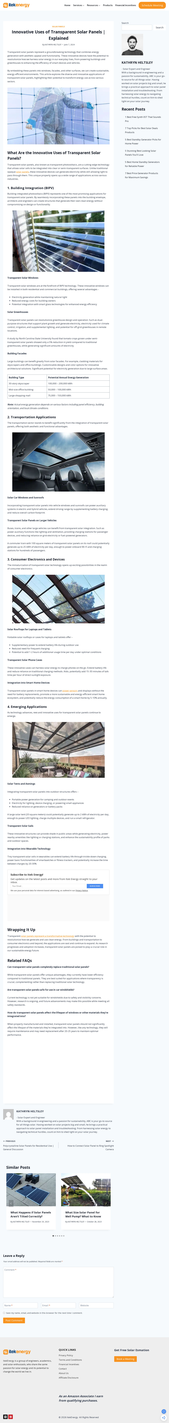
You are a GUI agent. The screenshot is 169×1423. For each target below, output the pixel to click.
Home (67, 5)
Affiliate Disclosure (68, 1377)
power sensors (70, 690)
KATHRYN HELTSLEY (53, 44)
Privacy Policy (66, 1355)
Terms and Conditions (70, 1359)
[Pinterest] (10, 1417)
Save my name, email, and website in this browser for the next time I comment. (44, 1313)
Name (8, 1305)
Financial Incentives (125, 5)
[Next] (106, 1203)
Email (46, 1305)
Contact (63, 1368)
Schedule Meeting (152, 5)
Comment (10, 1269)
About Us (64, 1373)
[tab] (53, 1236)
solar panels (22, 171)
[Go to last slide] (11, 1203)
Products (108, 5)
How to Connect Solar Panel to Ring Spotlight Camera (90, 1145)
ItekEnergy (9, 1360)
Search (125, 22)
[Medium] (5, 1417)
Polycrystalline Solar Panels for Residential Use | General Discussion (28, 1145)
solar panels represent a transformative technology (47, 936)
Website (84, 1305)
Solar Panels (58, 26)
